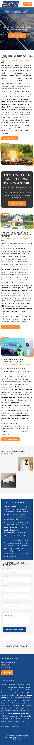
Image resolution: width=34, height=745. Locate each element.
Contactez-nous (17, 35)
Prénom (5, 576)
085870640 (28, 3)
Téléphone (6, 593)
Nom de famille (7, 568)
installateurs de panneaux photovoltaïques (16, 736)
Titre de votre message (10, 602)
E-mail (5, 585)
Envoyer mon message (14, 629)
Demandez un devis (10, 327)
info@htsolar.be (6, 667)
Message (6, 612)
